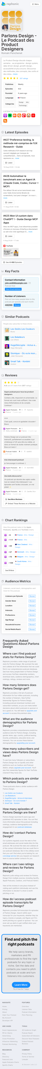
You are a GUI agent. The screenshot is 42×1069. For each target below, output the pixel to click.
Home (4, 1006)
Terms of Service (28, 1057)
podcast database (25, 827)
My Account (6, 1018)
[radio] (4, 78)
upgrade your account (22, 768)
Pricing (4, 1009)
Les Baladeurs (17, 337)
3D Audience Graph (29, 1030)
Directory (5, 1057)
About (4, 1012)
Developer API (7, 1020)
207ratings (24, 78)
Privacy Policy (27, 1054)
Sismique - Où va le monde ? (23, 353)
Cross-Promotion (8, 1039)
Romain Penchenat (11, 53)
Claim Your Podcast (9, 1015)
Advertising (6, 1036)
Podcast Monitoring (9, 1044)
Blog (3, 1054)
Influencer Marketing (10, 1041)
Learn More (21, 984)
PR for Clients (7, 1033)
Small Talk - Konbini (20, 361)
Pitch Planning (27, 1015)
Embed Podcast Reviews (27, 1042)
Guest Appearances (9, 1030)
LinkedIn (25, 1059)
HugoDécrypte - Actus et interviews (23, 345)
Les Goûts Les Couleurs (22, 329)
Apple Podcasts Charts (10, 1062)
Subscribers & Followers (30, 1036)
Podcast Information (29, 1012)
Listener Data (27, 1009)
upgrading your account (26, 743)
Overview (25, 1006)
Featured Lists (7, 1059)
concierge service (9, 856)
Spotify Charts (7, 1065)
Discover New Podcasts (30, 1039)
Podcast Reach (27, 1033)
